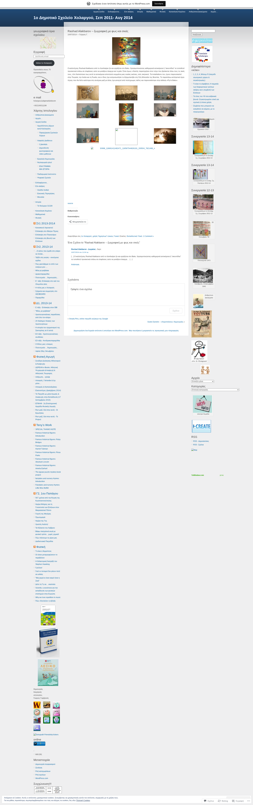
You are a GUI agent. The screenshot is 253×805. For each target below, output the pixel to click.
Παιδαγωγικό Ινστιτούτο (46, 174)
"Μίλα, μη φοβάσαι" (43, 311)
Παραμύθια (39, 298)
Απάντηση (75, 264)
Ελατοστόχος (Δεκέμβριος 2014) (48, 390)
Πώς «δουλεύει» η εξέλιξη (45, 601)
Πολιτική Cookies (83, 800)
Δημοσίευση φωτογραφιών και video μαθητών (46, 151)
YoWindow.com (197, 475)
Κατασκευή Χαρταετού (44, 228)
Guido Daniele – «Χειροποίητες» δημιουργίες (165, 322)
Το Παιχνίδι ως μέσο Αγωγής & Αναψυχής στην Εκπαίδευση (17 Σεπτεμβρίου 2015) (48, 397)
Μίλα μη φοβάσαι (42, 271)
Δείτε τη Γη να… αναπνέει (45, 584)
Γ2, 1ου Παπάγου (47, 493)
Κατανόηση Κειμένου (177, 12)
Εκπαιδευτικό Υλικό (134, 236)
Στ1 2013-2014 (45, 223)
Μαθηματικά (151, 12)
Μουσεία (40, 197)
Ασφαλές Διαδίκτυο (44, 141)
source (70, 203)
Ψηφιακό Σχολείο (44, 178)
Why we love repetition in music (47, 597)
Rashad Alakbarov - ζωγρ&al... (83, 249)
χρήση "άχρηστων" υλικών (103, 236)
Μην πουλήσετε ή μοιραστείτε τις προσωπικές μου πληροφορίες (154, 331)
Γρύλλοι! (38, 568)
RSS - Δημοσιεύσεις (201, 441)
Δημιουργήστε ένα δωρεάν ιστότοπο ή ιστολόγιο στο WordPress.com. (101, 331)
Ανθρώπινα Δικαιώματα (198, 12)
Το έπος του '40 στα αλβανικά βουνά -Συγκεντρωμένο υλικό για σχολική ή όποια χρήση (206, 99)
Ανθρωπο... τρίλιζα (42, 377)
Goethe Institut (43, 190)
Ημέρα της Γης (41, 521)
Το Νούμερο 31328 (44, 206)
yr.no (222, 475)
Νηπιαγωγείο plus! (44, 162)
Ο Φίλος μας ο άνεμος (44, 344)
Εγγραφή (39, 52)
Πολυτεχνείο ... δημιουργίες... (46, 278)
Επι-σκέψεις (129, 12)
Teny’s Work (44, 425)
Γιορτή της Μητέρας (43, 514)
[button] (87, 93)
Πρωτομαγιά (40, 517)
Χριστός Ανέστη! (41, 524)
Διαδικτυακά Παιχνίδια (44, 541)
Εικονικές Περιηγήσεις (46, 194)
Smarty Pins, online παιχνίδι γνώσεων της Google (88, 319)
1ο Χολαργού (86, 236)
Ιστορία (140, 12)
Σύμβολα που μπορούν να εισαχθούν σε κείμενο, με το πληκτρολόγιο (203, 109)
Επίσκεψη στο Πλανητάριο (45, 235)
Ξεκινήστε (158, 3)
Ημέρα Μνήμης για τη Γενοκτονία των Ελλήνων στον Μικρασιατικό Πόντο (47, 507)
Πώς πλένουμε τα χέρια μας (46, 538)
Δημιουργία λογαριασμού (45, 764)
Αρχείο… (214, 12)
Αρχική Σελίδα (98, 12)
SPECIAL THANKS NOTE (45, 429)
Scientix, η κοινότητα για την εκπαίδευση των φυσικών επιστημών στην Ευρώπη (46, 591)
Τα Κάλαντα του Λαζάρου (45, 528)
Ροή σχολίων (40, 775)
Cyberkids (43, 144)
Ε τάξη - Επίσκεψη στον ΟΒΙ (46, 307)
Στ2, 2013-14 (44, 246)
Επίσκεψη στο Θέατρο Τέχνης (46, 231)
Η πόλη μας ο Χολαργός (44, 288)
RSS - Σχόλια (198, 445)
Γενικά (116, 236)
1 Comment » (148, 236)
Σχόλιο (176, 310)
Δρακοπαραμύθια (42, 274)
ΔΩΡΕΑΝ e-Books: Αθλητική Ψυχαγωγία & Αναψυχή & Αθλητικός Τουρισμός (46, 370)
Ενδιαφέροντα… (114, 12)
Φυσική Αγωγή (45, 356)
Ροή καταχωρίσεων (42, 771)
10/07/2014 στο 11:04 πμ (79, 252)
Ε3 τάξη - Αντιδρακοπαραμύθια (47, 341)
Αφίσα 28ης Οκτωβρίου (44, 351)
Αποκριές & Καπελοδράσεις (46, 387)
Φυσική (162, 12)
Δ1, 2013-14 (44, 303)
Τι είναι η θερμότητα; (43, 551)
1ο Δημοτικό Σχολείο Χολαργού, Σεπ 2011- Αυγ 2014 (83, 18)
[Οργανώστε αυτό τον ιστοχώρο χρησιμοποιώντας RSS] (35, 223)
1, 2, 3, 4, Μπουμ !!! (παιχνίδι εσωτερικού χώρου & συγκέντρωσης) (204, 77)
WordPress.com (41, 778)
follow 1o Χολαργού (44, 63)
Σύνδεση (38, 768)
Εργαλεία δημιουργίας (46, 159)
